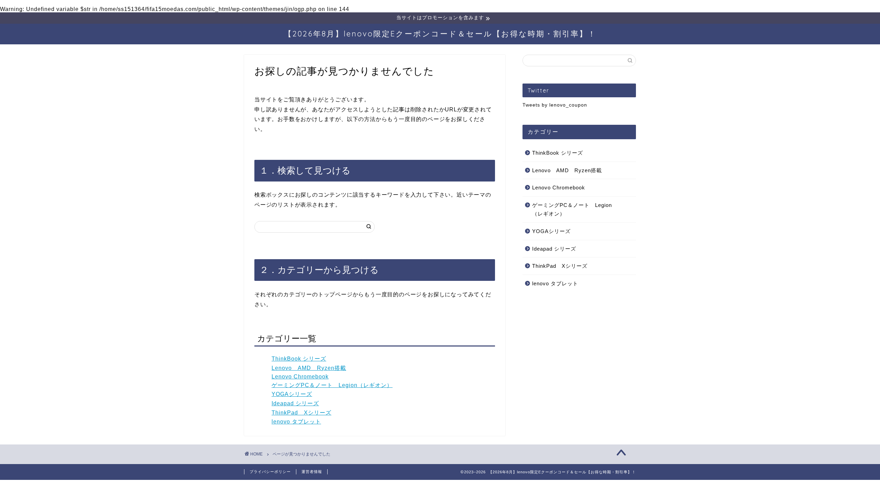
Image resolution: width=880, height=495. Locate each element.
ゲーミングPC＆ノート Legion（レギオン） (332, 385)
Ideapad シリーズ (295, 403)
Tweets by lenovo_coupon (554, 105)
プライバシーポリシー (270, 472)
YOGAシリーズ (292, 394)
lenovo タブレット (296, 422)
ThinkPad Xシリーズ (301, 413)
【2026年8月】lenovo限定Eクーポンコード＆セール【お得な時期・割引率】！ (440, 33)
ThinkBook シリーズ (299, 359)
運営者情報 (311, 472)
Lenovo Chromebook (300, 377)
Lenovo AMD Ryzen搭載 (309, 368)
